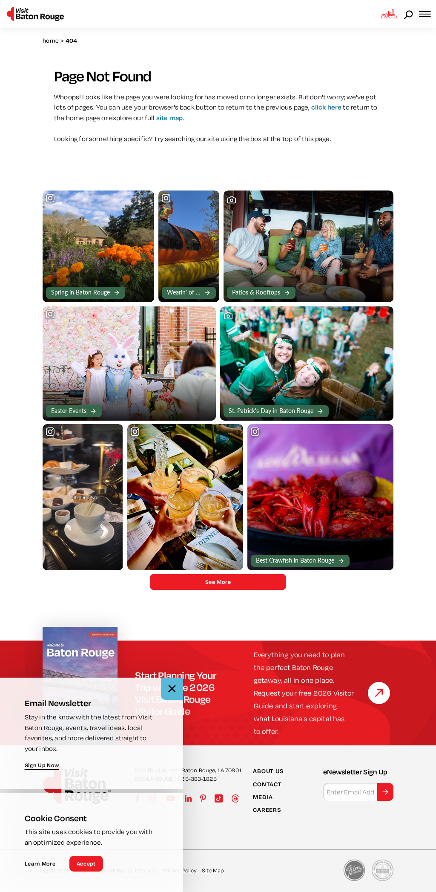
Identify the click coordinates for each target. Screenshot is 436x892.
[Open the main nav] (427, 14)
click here (326, 107)
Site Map (213, 870)
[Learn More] (379, 693)
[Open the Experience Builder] (389, 13)
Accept (86, 863)
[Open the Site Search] (409, 14)
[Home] (35, 14)
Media (263, 797)
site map (169, 117)
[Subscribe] (385, 792)
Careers (267, 810)
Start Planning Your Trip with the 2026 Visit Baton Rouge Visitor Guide (175, 693)
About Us (268, 771)
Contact (267, 784)
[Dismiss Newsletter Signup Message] (172, 689)
